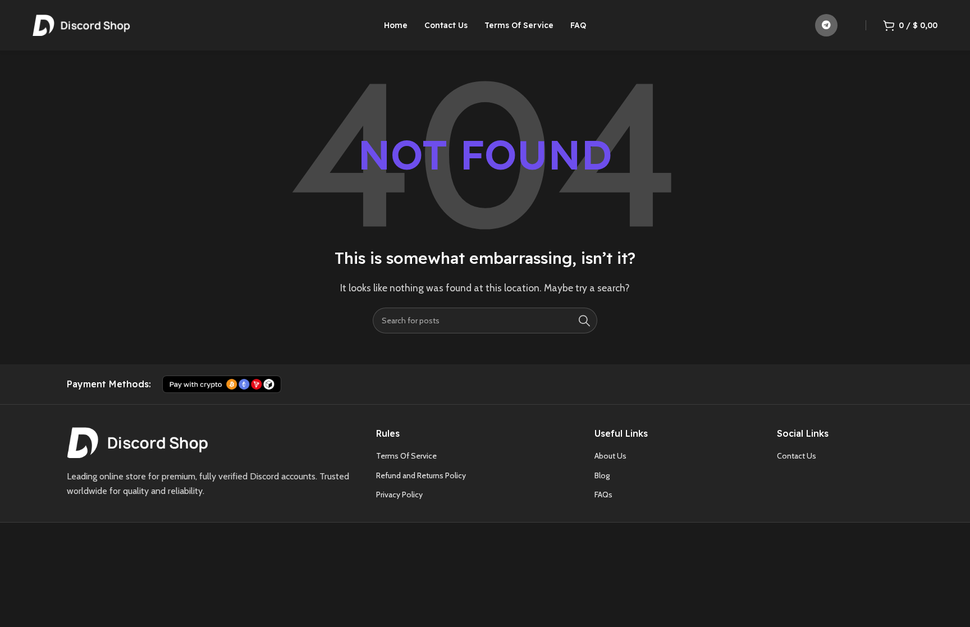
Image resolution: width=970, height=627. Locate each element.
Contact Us (796, 456)
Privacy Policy (399, 494)
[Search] (584, 320)
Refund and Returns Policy (421, 475)
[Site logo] (81, 24)
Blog (602, 475)
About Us (610, 456)
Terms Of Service (406, 456)
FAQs (603, 494)
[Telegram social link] (826, 25)
